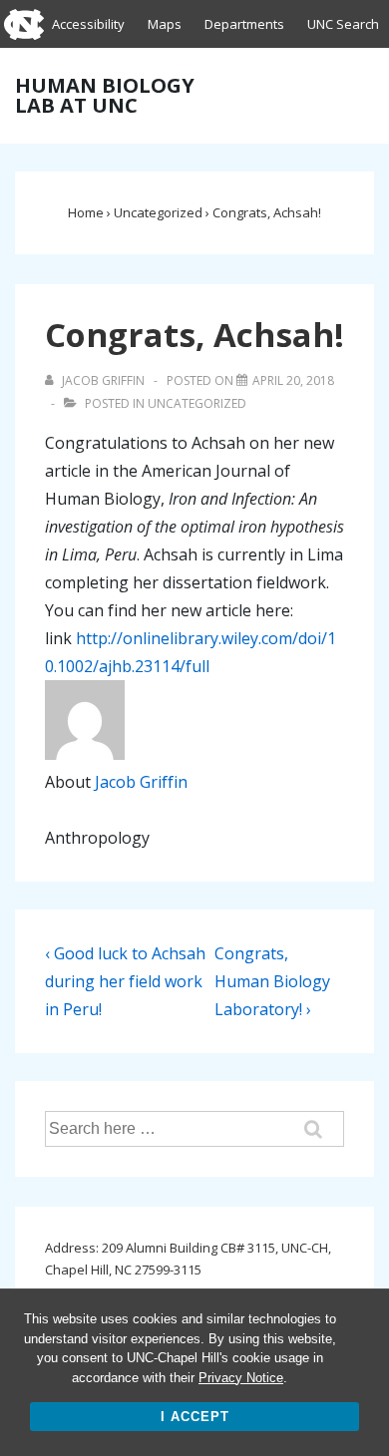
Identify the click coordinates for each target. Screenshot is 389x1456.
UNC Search (343, 24)
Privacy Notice (240, 1377)
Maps (165, 24)
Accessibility (88, 24)
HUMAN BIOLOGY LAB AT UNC (104, 95)
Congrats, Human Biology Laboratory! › (272, 981)
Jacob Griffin (141, 782)
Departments (244, 24)
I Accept (195, 1416)
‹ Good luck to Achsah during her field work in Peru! (125, 981)
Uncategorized (197, 403)
